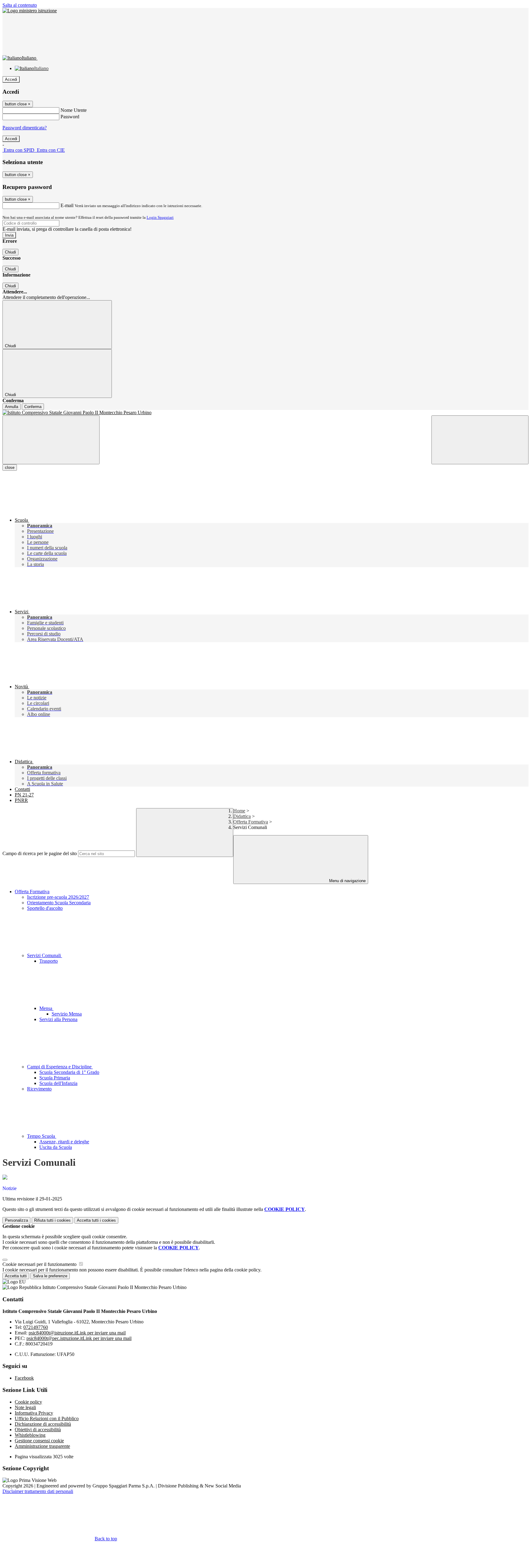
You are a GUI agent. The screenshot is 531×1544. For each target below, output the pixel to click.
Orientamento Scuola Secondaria (59, 902)
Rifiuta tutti (52, 1220)
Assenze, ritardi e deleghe (64, 1141)
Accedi (11, 79)
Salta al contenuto (19, 5)
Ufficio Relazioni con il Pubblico (47, 1418)
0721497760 (35, 1327)
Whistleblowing (30, 1435)
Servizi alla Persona (58, 1019)
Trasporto (48, 961)
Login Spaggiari (160, 217)
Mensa (46, 1008)
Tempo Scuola (41, 1136)
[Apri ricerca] (480, 439)
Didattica (242, 816)
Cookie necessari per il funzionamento (40, 1264)
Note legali (25, 1407)
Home (239, 810)
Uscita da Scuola (55, 1147)
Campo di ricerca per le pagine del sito (39, 853)
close (9, 467)
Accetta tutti (96, 1220)
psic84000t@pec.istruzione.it (79, 1338)
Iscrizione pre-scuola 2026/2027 (58, 897)
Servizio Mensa (67, 1013)
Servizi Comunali (44, 955)
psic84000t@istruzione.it (77, 1332)
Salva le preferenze (50, 1276)
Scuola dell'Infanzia (58, 1083)
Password (70, 116)
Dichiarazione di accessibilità (43, 1424)
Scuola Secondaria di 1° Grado (69, 1072)
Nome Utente (74, 110)
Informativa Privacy (34, 1413)
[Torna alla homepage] (265, 412)
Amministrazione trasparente (42, 1446)
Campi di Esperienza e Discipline (60, 1066)
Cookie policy (28, 1402)
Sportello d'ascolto (45, 908)
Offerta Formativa (250, 821)
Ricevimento (39, 1088)
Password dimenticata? (24, 127)
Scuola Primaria (54, 1077)
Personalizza (16, 1220)
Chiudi (10, 252)
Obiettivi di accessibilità (38, 1429)
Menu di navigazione (347, 880)
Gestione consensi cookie (39, 1440)
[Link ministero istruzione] (29, 10)
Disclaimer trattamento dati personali (37, 1491)
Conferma (32, 406)
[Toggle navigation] (51, 439)
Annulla (11, 406)
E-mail (67, 205)
